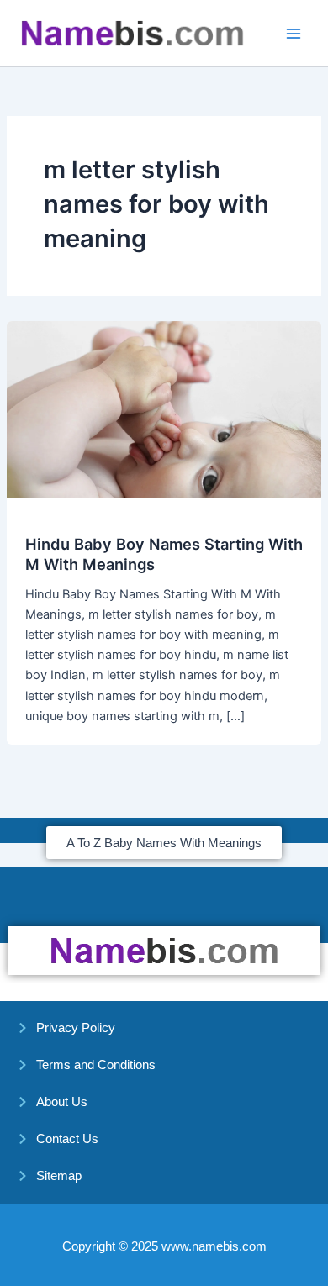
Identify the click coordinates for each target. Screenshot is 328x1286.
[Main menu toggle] (293, 33)
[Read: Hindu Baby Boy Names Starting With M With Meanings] (164, 408)
